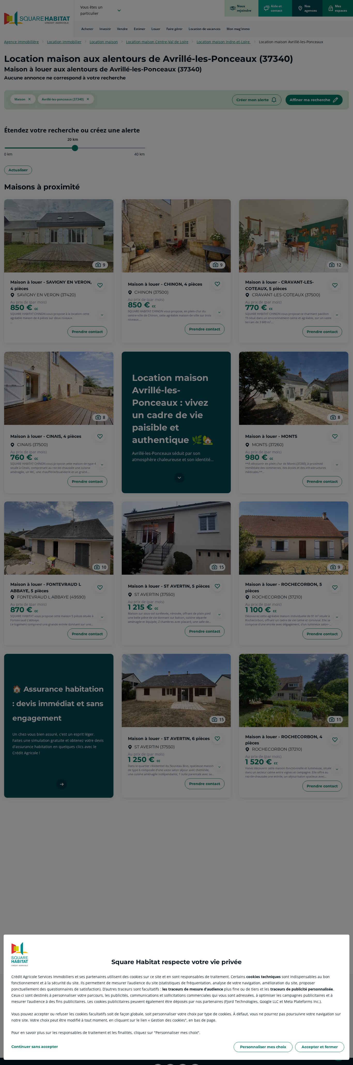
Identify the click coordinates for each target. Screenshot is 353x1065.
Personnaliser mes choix (263, 1047)
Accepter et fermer (320, 1047)
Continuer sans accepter (34, 1046)
